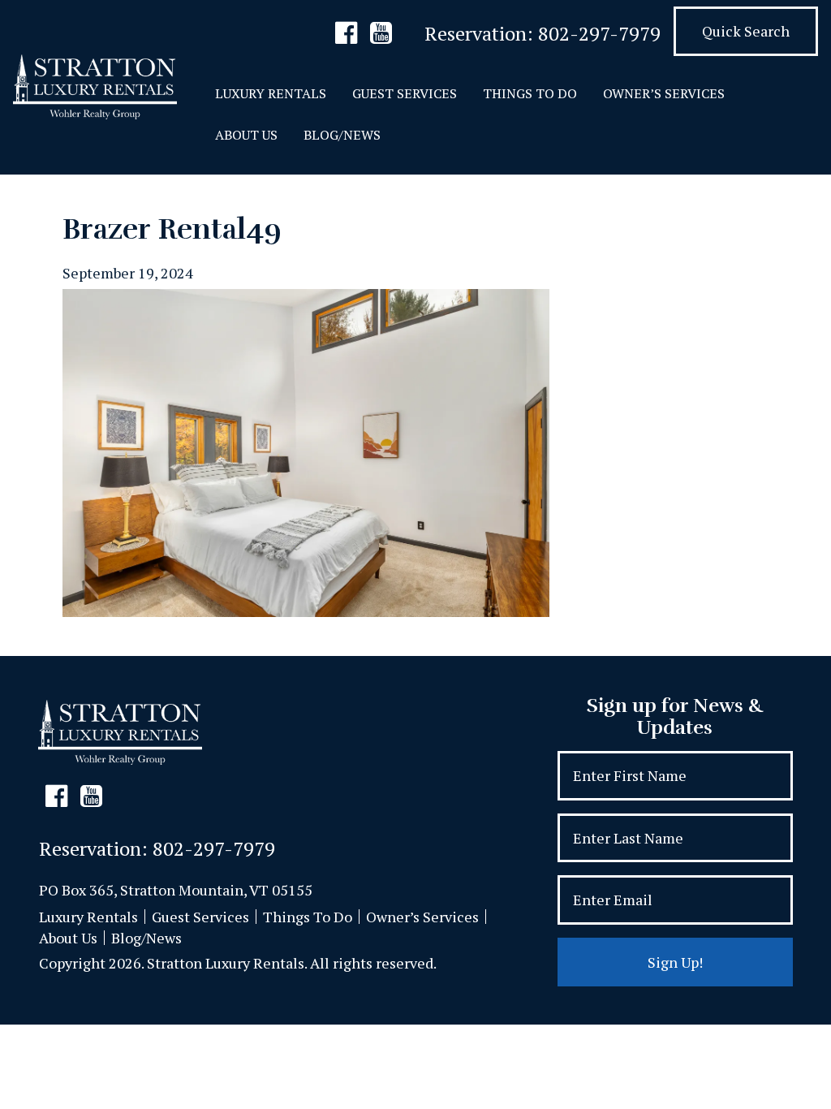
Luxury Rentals (270, 93)
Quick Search (746, 31)
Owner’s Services (664, 93)
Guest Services (404, 93)
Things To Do (530, 93)
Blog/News (342, 135)
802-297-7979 (599, 33)
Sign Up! (675, 962)
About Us (246, 135)
